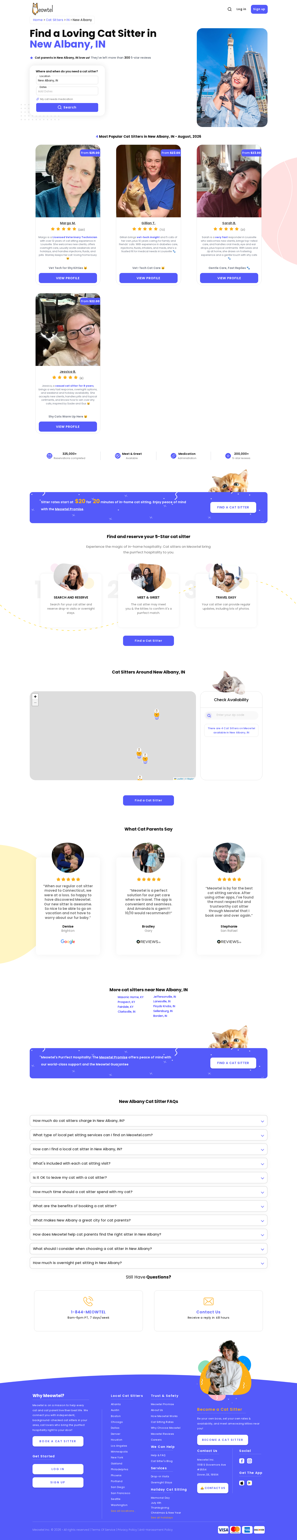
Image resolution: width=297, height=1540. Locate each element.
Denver (115, 1434)
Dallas (115, 1428)
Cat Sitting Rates (162, 1422)
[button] (145, 759)
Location (45, 76)
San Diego (118, 1487)
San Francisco (121, 1493)
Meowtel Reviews (162, 1434)
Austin (115, 1410)
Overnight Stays (161, 1482)
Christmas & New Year (166, 1512)
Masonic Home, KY (131, 997)
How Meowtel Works (164, 1416)
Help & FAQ (158, 1455)
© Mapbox (190, 778)
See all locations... (123, 1511)
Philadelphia (119, 1469)
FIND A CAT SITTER (233, 507)
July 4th (156, 1503)
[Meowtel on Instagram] (249, 1460)
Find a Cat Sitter (148, 641)
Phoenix (116, 1475)
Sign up (259, 9)
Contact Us (209, 1314)
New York (117, 1457)
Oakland (116, 1463)
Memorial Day (160, 1497)
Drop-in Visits (160, 1476)
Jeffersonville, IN (164, 997)
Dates (43, 87)
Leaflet (179, 778)
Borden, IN (160, 1016)
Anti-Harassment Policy (156, 1530)
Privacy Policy (128, 1530)
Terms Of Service (103, 1530)
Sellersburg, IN (163, 1011)
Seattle (116, 1499)
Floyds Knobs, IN (164, 1006)
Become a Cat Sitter (222, 1440)
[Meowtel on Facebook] (241, 1460)
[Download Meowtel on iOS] (241, 1483)
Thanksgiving (160, 1507)
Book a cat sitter (57, 1441)
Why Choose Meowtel (166, 1428)
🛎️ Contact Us (212, 1488)
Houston (116, 1439)
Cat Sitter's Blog (162, 1461)
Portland (116, 1481)
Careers (156, 1439)
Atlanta (116, 1404)
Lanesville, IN (162, 1001)
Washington (119, 1505)
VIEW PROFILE (68, 278)
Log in (241, 9)
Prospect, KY (126, 1002)
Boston (116, 1416)
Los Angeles (119, 1445)
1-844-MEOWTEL (88, 1314)
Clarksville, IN (126, 1012)
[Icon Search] (209, 715)
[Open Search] (229, 9)
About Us (157, 1410)
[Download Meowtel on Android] (249, 1483)
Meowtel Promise (69, 509)
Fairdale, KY (126, 1007)
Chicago (117, 1422)
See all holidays (162, 1517)
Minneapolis (119, 1451)
